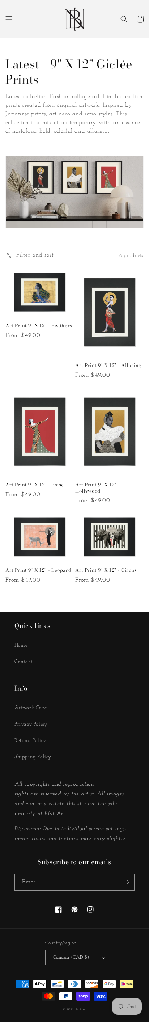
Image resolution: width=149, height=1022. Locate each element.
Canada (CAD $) (71, 957)
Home (20, 645)
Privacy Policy (30, 724)
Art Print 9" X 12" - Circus (106, 570)
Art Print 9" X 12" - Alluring (108, 365)
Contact (23, 661)
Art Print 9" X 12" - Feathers (38, 325)
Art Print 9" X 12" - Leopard (38, 570)
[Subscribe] (126, 882)
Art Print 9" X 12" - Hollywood (97, 488)
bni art (81, 1009)
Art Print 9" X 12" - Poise (34, 485)
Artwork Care (30, 707)
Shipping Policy (32, 757)
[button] (9, 19)
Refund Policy (30, 740)
